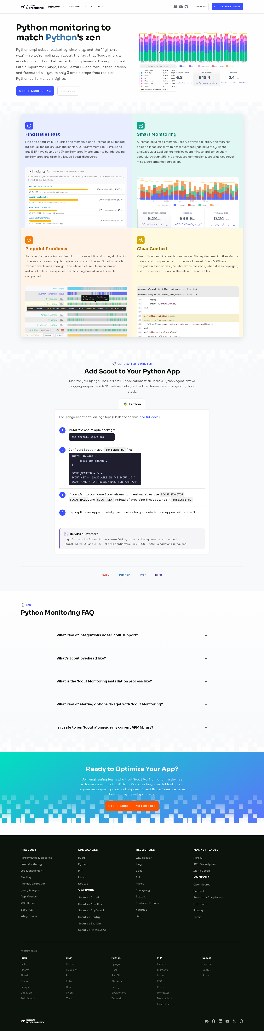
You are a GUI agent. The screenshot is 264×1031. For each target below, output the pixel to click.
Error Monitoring (31, 864)
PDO (159, 981)
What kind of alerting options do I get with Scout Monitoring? (110, 704)
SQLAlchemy (119, 992)
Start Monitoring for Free (132, 806)
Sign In (200, 6)
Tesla (69, 998)
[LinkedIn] (220, 1021)
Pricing (74, 6)
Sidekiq (25, 975)
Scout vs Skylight (89, 923)
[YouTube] (181, 7)
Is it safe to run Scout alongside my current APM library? (105, 727)
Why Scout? (144, 857)
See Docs (68, 91)
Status (140, 896)
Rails (23, 964)
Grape (24, 981)
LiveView (71, 970)
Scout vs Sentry (89, 917)
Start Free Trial (227, 6)
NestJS (207, 970)
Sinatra (25, 970)
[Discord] (175, 7)
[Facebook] (213, 1021)
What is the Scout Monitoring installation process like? (104, 681)
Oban (69, 987)
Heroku (198, 857)
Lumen (161, 975)
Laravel (161, 964)
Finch (69, 992)
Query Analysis (30, 890)
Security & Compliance (208, 897)
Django (116, 964)
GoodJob (26, 992)
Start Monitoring (35, 91)
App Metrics (29, 896)
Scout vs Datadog (90, 897)
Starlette (117, 981)
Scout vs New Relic (90, 904)
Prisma (206, 975)
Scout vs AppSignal (91, 910)
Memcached (164, 998)
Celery (115, 987)
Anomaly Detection (33, 883)
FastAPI (116, 975)
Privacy (198, 910)
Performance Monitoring (36, 857)
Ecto (69, 981)
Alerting (26, 877)
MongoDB (163, 992)
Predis (160, 987)
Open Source (201, 884)
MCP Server (28, 903)
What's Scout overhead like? (81, 658)
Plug (68, 975)
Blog (101, 6)
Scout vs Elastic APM (92, 930)
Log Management (32, 870)
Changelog (143, 890)
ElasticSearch (165, 1004)
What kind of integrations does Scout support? (97, 635)
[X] (234, 1021)
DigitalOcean (201, 870)
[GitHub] (186, 7)
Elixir (158, 575)
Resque (25, 987)
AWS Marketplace (204, 864)
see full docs (149, 417)
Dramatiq (117, 998)
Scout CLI (27, 909)
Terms (197, 917)
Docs (89, 6)
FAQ (138, 916)
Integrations (29, 916)
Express (207, 964)
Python (135, 404)
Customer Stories (147, 903)
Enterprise (200, 904)
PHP (143, 575)
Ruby (106, 575)
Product (56, 6)
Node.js (83, 883)
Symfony (162, 970)
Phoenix (71, 964)
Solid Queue (28, 998)
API (138, 877)
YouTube (141, 909)
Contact (198, 891)
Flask (115, 970)
